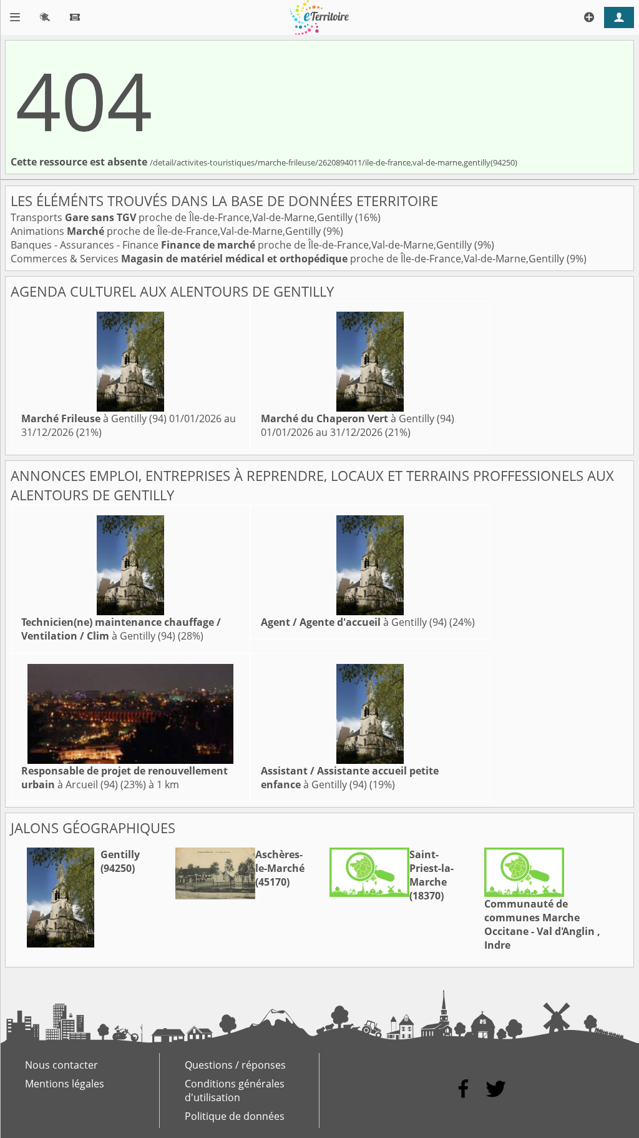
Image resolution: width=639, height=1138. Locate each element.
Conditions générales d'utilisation (235, 1090)
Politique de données (235, 1116)
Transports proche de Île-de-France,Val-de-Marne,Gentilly (183, 217)
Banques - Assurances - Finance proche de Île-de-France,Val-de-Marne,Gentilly (242, 245)
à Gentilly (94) (94, 418)
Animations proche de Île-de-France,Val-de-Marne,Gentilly (167, 231)
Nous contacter (61, 1065)
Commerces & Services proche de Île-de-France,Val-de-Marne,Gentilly (289, 258)
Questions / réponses (235, 1065)
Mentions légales (64, 1084)
